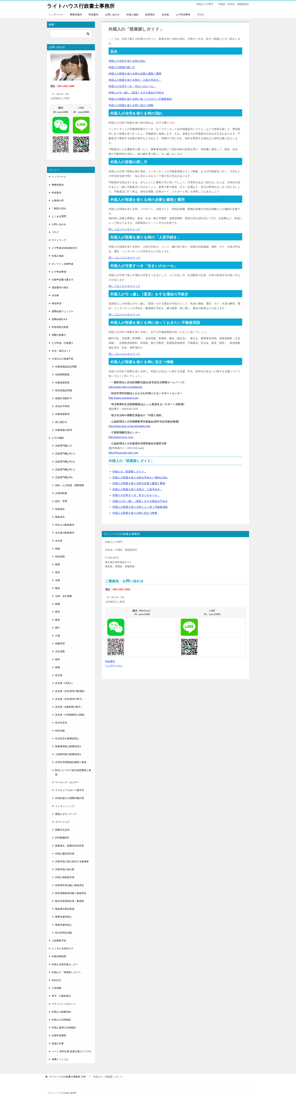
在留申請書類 (59, 1035)
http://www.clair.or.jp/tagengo (125, 386)
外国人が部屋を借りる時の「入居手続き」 (138, 489)
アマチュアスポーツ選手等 (69, 790)
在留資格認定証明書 (66, 366)
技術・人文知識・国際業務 (69, 485)
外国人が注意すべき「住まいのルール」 (132, 86)
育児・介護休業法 (61, 995)
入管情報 (56, 988)
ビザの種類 (58, 437)
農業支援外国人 (63, 924)
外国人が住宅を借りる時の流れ (127, 60)
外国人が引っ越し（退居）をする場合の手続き (136, 92)
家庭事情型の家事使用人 (68, 746)
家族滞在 (60, 517)
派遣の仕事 (58, 1043)
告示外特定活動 (63, 932)
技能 (57, 548)
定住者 (58, 675)
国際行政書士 (59, 335)
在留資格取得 (62, 414)
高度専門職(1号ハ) (65, 469)
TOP (67, 1076)
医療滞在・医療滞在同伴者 (69, 845)
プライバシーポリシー (64, 1004)
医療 (57, 604)
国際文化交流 (62, 829)
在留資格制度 (59, 956)
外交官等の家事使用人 (67, 738)
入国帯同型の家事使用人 (68, 754)
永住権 (165, 14)
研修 (57, 667)
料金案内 (93, 14)
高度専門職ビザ (63, 445)
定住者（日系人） (64, 683)
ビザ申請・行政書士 (62, 343)
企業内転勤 (61, 493)
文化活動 (60, 651)
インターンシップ (64, 806)
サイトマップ (59, 240)
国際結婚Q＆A (59, 319)
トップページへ (113, 665)
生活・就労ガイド (61, 350)
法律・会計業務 (63, 596)
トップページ (56, 14)
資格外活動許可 (63, 398)
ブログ (200, 14)
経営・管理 (61, 501)
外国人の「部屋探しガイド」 (130, 471)
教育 (57, 619)
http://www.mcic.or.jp (121, 437)
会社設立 (56, 980)
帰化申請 (56, 303)
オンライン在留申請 (62, 263)
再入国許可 (61, 422)
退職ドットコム (60, 1059)
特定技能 (60, 556)
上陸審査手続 (59, 940)
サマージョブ (62, 822)
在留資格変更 (62, 382)
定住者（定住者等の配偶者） (70, 691)
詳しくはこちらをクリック (124, 229)
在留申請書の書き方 (62, 279)
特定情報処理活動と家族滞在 (70, 893)
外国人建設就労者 (64, 853)
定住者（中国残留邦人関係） (70, 714)
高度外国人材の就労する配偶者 (72, 861)
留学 (57, 659)
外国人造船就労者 (64, 877)
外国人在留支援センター (65, 964)
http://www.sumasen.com (123, 397)
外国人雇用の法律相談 (64, 1027)
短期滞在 (150, 14)
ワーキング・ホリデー (67, 782)
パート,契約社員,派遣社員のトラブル (71, 1051)
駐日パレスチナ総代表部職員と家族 (73, 772)
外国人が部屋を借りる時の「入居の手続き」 (135, 79)
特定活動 (60, 730)
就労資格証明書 (63, 390)
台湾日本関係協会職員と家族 (70, 762)
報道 (57, 588)
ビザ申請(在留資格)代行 (64, 248)
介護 (57, 635)
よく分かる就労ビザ (62, 948)
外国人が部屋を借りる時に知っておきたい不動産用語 (140, 98)
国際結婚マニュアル (62, 311)
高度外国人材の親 (64, 869)
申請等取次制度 (60, 327)
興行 (57, 627)
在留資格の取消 (63, 430)
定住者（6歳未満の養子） (69, 706)
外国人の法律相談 (61, 1019)
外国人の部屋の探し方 (122, 67)
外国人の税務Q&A (61, 1011)
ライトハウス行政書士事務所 (81, 6)
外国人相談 (132, 14)
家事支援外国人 (63, 916)
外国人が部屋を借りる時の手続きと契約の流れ (140, 477)
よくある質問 (59, 216)
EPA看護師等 (62, 837)
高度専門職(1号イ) (65, 453)
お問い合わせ (112, 14)
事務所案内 (76, 14)
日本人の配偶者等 (64, 524)
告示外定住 (61, 722)
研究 (57, 611)
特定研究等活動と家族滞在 (69, 885)
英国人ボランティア (66, 814)
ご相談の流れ (59, 208)
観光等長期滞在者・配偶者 (69, 901)
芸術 (57, 572)
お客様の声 (58, 200)
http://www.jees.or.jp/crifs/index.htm (129, 426)
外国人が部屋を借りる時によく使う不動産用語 (140, 506)
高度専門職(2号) (64, 477)
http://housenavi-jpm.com (123, 452)
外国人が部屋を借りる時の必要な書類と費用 (135, 73)
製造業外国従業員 (64, 909)
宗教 (57, 580)
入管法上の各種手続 (62, 358)
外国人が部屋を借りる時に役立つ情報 (131, 105)
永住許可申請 (62, 406)
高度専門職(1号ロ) (65, 461)
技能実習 (60, 643)
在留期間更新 (62, 374)
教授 (57, 564)
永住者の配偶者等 (64, 532)
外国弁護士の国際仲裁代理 (69, 798)
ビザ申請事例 (183, 14)
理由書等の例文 (60, 287)
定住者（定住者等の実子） (69, 699)
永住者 (58, 540)
